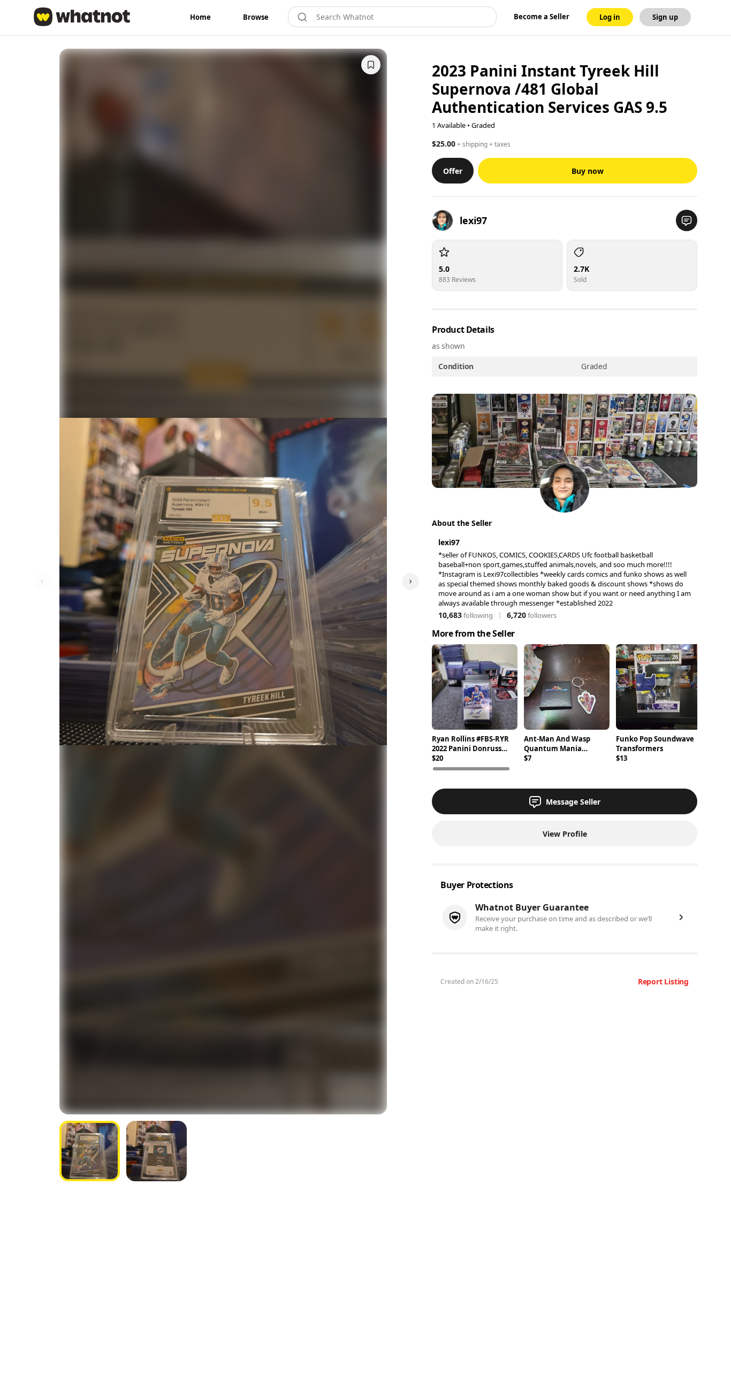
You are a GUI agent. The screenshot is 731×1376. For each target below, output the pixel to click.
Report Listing (663, 981)
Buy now (588, 171)
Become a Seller (541, 16)
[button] (686, 220)
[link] (200, 17)
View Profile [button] (565, 834)
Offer (452, 171)
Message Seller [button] (573, 802)
